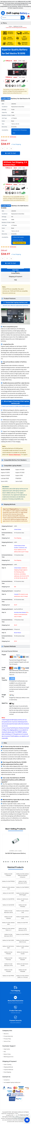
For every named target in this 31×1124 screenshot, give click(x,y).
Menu (5, 23)
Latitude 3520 (5, 478)
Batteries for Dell (18, 26)
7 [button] (16, 861)
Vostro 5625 (19, 481)
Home (10, 26)
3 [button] (8, 861)
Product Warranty (8, 1036)
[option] (15, 68)
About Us (6, 1033)
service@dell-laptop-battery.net (12, 1082)
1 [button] (3, 861)
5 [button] (12, 861)
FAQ (5, 1051)
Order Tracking (7, 1064)
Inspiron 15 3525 (20, 472)
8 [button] (18, 861)
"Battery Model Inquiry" (15, 454)
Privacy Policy (7, 1038)
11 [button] (25, 861)
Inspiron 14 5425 (20, 469)
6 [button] (14, 861)
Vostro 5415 (4, 481)
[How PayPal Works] (15, 1098)
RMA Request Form (8, 1056)
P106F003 (18, 478)
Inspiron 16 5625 (5, 475)
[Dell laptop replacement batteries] (15, 13)
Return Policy (7, 1054)
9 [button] (20, 861)
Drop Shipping (7, 1072)
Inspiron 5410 (19, 475)
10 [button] (23, 861)
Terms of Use (7, 1041)
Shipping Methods (8, 1067)
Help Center (7, 1049)
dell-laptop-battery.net (18, 1112)
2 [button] (5, 861)
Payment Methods (8, 1069)
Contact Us (7, 1080)
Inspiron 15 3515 (5, 472)
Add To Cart (11, 153)
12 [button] (27, 861)
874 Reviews (13, 136)
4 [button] (10, 861)
